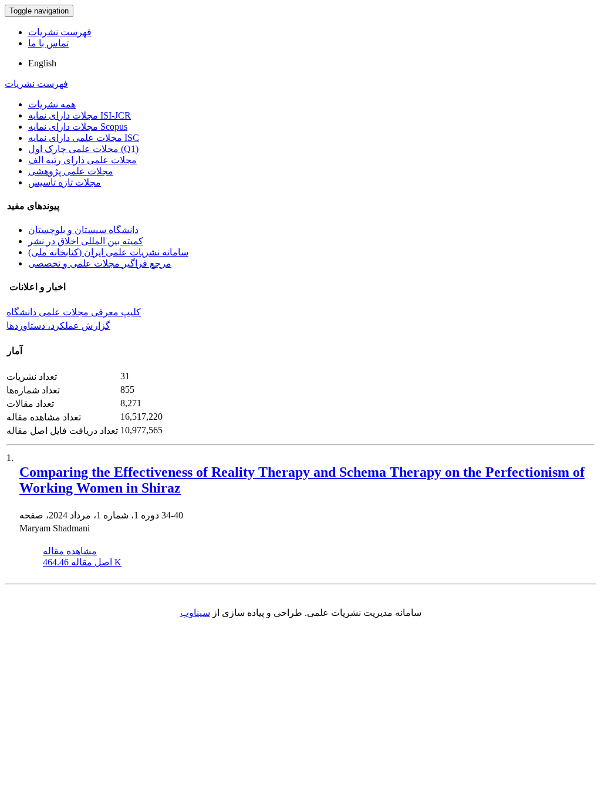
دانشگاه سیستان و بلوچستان (83, 230)
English (42, 63)
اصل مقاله (82, 562)
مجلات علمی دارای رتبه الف (82, 160)
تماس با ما (48, 43)
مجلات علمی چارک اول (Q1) (83, 149)
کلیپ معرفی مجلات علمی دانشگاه (73, 312)
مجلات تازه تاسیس (64, 182)
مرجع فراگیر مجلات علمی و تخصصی (99, 263)
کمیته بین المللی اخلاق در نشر (85, 241)
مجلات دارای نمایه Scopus (77, 127)
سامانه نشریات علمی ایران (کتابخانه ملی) (108, 252)
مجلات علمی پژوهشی (70, 171)
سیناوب (195, 613)
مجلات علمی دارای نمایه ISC (83, 138)
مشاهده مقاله (70, 551)
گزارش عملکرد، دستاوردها (58, 326)
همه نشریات (52, 104)
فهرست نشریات (60, 32)
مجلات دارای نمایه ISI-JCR (79, 115)
